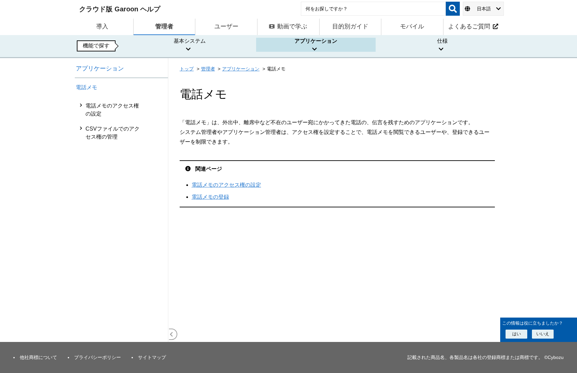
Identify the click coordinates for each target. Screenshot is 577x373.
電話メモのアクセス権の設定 (226, 185)
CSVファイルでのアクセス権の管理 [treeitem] (112, 133)
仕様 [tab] (442, 41)
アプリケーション (100, 68)
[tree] (121, 220)
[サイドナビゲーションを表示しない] (171, 334)
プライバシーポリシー (97, 357)
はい (516, 333)
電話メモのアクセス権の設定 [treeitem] (112, 110)
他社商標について (38, 357)
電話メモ (86, 87)
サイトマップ (152, 357)
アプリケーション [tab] (316, 41)
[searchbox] (373, 9)
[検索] (453, 9)
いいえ (542, 333)
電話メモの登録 (210, 197)
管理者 (208, 68)
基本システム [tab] (190, 41)
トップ (187, 68)
